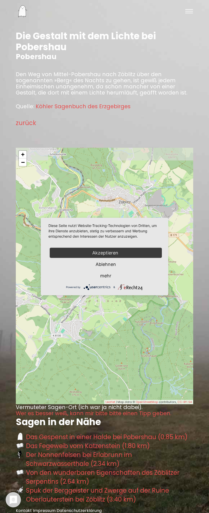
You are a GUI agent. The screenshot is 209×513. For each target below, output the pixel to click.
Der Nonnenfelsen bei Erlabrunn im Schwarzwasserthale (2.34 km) (79, 459)
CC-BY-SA (184, 402)
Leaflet (110, 402)
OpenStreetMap (147, 402)
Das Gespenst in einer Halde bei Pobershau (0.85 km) (107, 437)
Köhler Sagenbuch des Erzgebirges (83, 106)
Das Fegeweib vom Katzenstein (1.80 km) (88, 446)
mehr (105, 275)
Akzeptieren (106, 252)
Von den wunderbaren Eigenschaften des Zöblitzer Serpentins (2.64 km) (102, 477)
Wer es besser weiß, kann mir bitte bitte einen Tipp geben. (93, 413)
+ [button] (22, 154)
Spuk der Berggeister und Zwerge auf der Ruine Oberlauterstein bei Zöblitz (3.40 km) (97, 495)
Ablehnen (106, 264)
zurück (26, 123)
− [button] (23, 162)
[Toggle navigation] (189, 11)
